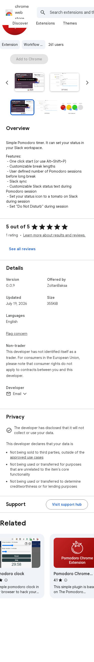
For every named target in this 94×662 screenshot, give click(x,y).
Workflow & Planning (34, 44)
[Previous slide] (7, 83)
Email (17, 393)
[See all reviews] (22, 249)
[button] (29, 82)
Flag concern (16, 333)
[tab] (20, 23)
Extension (10, 44)
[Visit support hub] (67, 504)
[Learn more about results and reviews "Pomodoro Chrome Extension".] (65, 580)
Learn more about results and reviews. (54, 235)
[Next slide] (87, 83)
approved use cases (26, 457)
